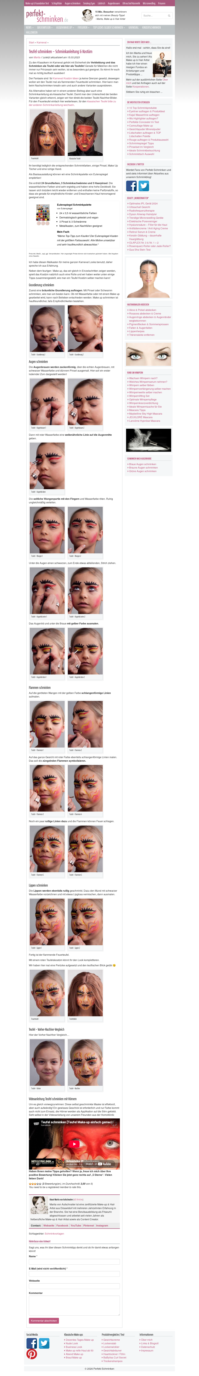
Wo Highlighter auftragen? (143, 118)
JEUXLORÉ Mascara (141, 417)
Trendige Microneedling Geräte (146, 217)
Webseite (48, 1225)
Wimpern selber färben (141, 385)
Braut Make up (74, 1357)
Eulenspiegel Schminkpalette (74, 204)
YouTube (76, 1225)
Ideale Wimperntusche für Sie (145, 406)
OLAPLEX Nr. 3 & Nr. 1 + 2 (144, 242)
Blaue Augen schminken (142, 464)
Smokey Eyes (89, 3)
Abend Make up (74, 1354)
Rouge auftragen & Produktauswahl (149, 139)
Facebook (62, 1225)
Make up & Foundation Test (37, 3)
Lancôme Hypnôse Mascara (144, 420)
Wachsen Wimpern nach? (143, 378)
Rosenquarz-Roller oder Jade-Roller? (150, 246)
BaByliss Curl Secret (114, 1357)
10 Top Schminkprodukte (143, 108)
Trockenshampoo (113, 1361)
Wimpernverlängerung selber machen (150, 388)
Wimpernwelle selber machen (145, 392)
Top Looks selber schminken (108, 27)
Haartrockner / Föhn (114, 1354)
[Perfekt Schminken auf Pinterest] (32, 1354)
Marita (37, 57)
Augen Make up (64, 27)
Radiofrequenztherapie (142, 210)
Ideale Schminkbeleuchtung (144, 150)
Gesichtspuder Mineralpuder (144, 129)
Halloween (31, 32)
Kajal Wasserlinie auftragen (144, 115)
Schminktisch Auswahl (141, 154)
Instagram (102, 1225)
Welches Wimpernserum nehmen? (148, 381)
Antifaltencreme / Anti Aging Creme (148, 228)
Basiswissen (44, 27)
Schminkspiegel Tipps (141, 143)
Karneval (134, 27)
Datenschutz (148, 1347)
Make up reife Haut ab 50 (79, 1350)
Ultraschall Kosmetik (131, 3)
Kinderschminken (151, 27)
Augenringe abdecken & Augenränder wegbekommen (150, 318)
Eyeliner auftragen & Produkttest (147, 111)
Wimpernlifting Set (139, 396)
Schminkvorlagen (54, 1233)
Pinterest (88, 1225)
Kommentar (36, 1293)
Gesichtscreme (111, 1339)
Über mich (147, 1339)
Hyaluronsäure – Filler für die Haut (148, 224)
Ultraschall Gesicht (139, 207)
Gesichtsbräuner (112, 1350)
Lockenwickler (111, 1347)
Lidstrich (101, 3)
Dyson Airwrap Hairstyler (143, 214)
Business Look (74, 1347)
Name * (33, 1256)
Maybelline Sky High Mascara (145, 413)
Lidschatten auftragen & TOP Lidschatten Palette (145, 134)
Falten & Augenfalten (140, 328)
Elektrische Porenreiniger (143, 221)
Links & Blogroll (150, 1343)
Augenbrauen (114, 3)
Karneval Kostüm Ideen (66, 78)
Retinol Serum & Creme (142, 232)
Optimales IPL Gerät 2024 (143, 203)
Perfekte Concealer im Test (144, 122)
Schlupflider (57, 3)
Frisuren (161, 3)
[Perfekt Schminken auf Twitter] (144, 186)
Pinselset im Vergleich (141, 147)
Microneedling (149, 3)
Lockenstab (109, 1343)
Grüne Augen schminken (143, 471)
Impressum (147, 1350)
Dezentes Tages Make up (80, 1339)
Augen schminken (72, 3)
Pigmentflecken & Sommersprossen (149, 324)
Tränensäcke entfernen (142, 335)
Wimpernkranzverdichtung (143, 403)
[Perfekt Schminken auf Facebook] (132, 186)
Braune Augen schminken (143, 467)
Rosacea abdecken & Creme (145, 313)
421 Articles (78, 1199)
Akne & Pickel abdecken (142, 310)
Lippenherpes (136, 331)
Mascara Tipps (137, 410)
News (29, 27)
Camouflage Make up (141, 125)
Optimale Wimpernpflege (143, 399)
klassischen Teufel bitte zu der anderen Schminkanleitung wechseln (72, 103)
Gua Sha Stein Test (139, 249)
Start (31, 42)
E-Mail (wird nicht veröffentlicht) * (48, 1268)
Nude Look (72, 1343)
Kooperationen (140, 86)
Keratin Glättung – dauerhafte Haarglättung (145, 237)
